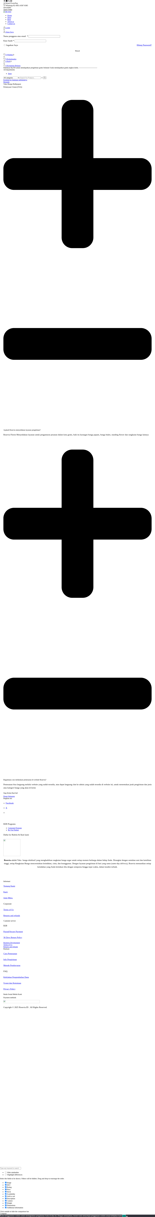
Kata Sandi (8, 41)
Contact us (11, 24)
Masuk (77, 51)
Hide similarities (13, 1172)
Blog (9, 20)
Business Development (11, 943)
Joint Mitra (8, 898)
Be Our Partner (13, 830)
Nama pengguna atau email (15, 36)
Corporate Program (15, 828)
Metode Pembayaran (11, 965)
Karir (5, 892)
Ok (124, 1216)
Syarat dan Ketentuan (12, 983)
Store (10, 74)
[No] (127, 1216)
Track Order (7, 10)
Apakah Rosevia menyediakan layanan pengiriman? (22, 430)
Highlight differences (14, 1175)
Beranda (6, 82)
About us (10, 22)
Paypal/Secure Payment (13, 931)
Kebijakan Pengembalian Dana (16, 977)
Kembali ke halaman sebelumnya (15, 80)
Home (9, 15)
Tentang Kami (9, 886)
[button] (77, 260)
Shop (9, 17)
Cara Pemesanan (10, 953)
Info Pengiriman (10, 959)
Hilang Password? (144, 45)
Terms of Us (8, 910)
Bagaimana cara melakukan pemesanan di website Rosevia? (24, 780)
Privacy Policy (9, 989)
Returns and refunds (11, 915)
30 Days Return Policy (12, 937)
